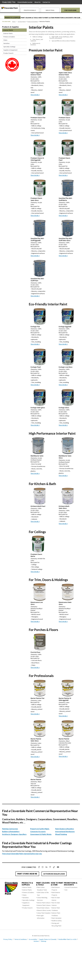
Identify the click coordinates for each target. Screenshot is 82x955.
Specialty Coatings (28, 900)
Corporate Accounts (38, 831)
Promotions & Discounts (70, 884)
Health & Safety (57, 921)
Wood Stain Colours (43, 908)
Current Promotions (71, 887)
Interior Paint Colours (43, 903)
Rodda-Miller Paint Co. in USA (68, 939)
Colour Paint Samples (44, 913)
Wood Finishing (61, 834)
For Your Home (22, 21)
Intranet (36, 941)
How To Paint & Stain (57, 884)
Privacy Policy (7, 939)
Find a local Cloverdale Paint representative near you (22, 854)
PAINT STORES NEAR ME (27, 873)
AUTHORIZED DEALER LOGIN (54, 874)
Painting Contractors (10, 829)
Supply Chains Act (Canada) (47, 939)
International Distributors (65, 831)
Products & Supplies (32, 21)
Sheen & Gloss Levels (44, 910)
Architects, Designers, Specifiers (14, 834)
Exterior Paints (27, 890)
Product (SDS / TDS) (8, 2)
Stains (24, 895)
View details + (35, 95)
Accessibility (33, 939)
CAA (66, 890)
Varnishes (26, 898)
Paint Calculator (57, 918)
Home (13, 21)
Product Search (27, 908)
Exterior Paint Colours (44, 905)
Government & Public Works (40, 834)
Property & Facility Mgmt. (39, 829)
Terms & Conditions (20, 939)
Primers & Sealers (28, 892)
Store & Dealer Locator (25, 2)
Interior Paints (27, 887)
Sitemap (43, 941)
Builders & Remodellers (10, 831)
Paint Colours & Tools (43, 884)
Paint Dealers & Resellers (64, 829)
